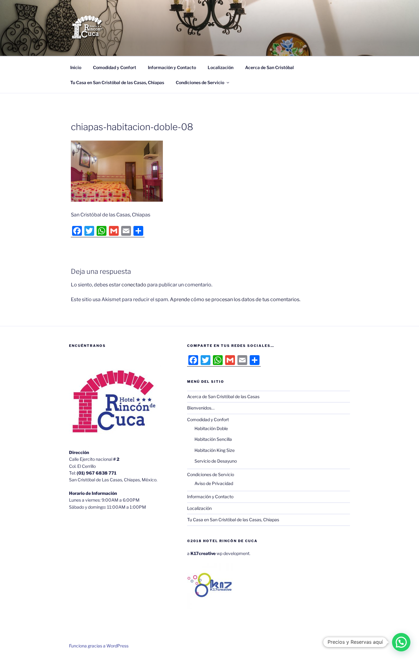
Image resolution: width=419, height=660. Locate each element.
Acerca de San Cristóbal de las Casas (223, 396)
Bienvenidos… (200, 407)
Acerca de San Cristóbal (269, 67)
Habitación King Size (214, 450)
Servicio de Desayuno (215, 461)
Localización (220, 67)
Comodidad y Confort (114, 67)
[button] (401, 642)
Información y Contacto (172, 67)
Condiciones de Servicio (200, 82)
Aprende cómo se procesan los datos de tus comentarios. (235, 299)
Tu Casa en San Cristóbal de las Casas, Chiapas (117, 82)
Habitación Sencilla (213, 439)
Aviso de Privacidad (213, 483)
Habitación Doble (211, 428)
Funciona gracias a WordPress (99, 645)
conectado (133, 285)
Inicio (75, 67)
